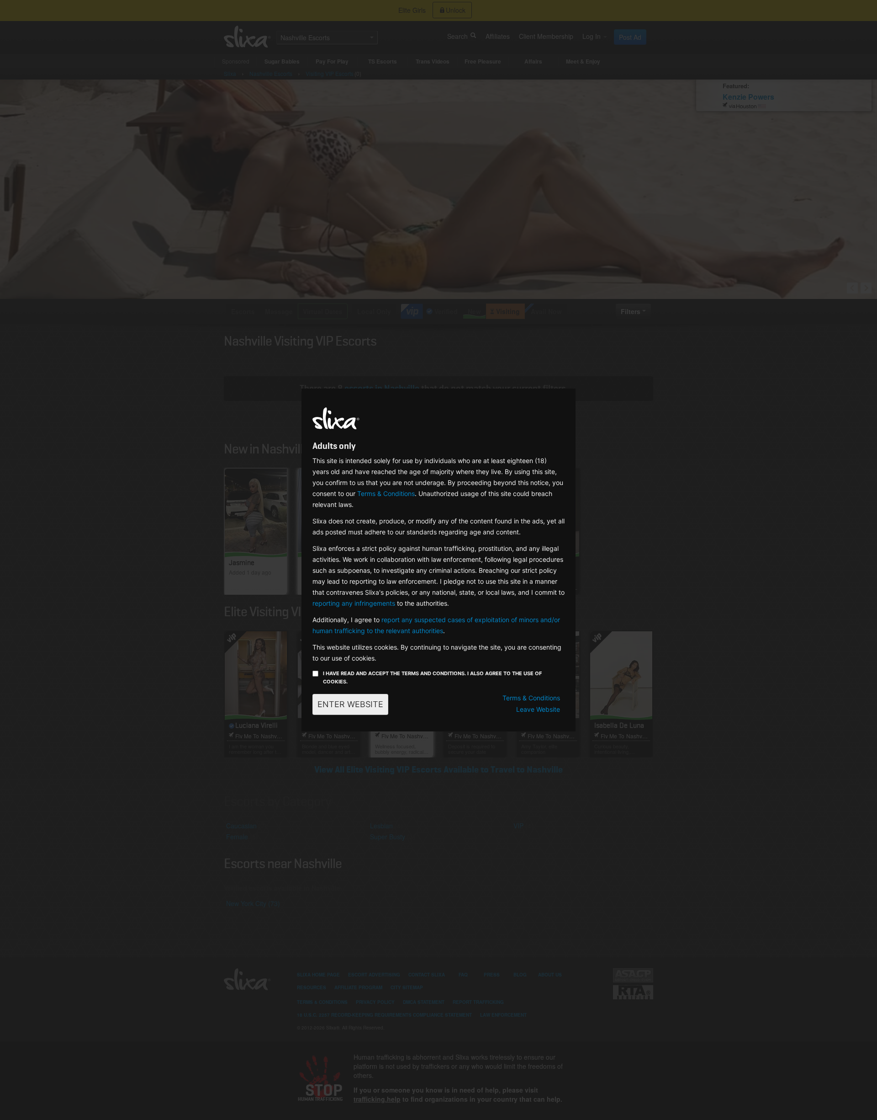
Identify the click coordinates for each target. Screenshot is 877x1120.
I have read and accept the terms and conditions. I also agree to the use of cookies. (432, 677)
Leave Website (538, 709)
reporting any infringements (353, 603)
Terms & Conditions (386, 493)
